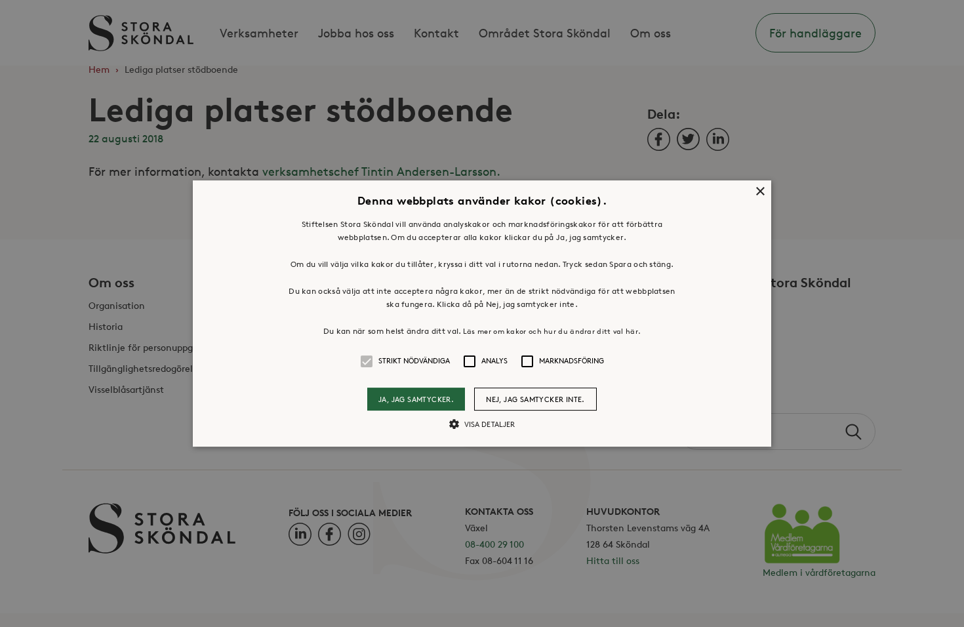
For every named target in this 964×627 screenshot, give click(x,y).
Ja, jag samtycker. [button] (416, 399)
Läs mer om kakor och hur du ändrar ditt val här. (552, 331)
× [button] (760, 192)
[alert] (482, 313)
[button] (482, 313)
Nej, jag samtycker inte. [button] (535, 399)
